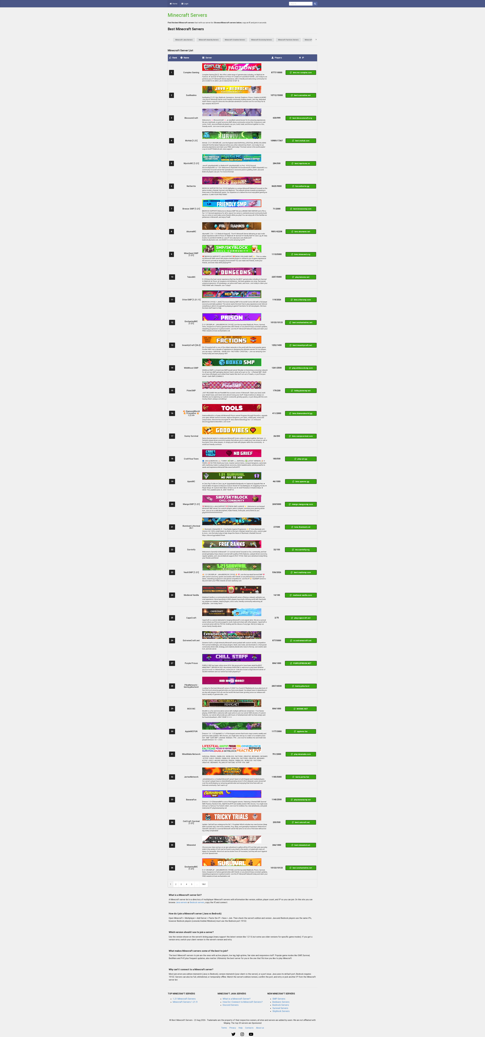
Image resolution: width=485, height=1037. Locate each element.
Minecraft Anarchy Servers (209, 40)
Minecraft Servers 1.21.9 (185, 1002)
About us (260, 1028)
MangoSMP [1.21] (191, 504)
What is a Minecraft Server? (236, 999)
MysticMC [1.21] (191, 163)
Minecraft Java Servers (184, 40)
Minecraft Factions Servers (288, 40)
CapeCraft (191, 618)
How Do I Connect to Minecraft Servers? (243, 1002)
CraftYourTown (191, 459)
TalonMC (191, 277)
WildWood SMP (191, 368)
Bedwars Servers (280, 1002)
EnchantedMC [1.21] (191, 322)
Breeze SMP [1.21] (191, 209)
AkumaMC (191, 231)
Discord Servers (231, 1005)
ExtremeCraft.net (191, 640)
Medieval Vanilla (191, 595)
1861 (204, 884)
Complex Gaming (191, 72)
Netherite (191, 186)
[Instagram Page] (242, 1034)
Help (240, 1028)
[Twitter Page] (233, 1034)
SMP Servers (278, 999)
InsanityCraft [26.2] (191, 345)
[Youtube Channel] (251, 1034)
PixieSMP (191, 390)
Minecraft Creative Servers (235, 40)
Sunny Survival (191, 436)
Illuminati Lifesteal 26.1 (191, 527)
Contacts (249, 1028)
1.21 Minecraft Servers (184, 999)
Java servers (181, 902)
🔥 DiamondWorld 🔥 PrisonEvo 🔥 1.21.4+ (191, 413)
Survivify (191, 549)
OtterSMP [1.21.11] (191, 299)
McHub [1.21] (191, 140)
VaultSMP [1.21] (191, 572)
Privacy (232, 1028)
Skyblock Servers (281, 1011)
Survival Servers (280, 1008)
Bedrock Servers (280, 1005)
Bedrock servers (197, 902)
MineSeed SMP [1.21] (191, 254)
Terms (224, 1028)
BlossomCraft (191, 118)
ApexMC (191, 481)
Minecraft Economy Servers (261, 40)
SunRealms (191, 95)
